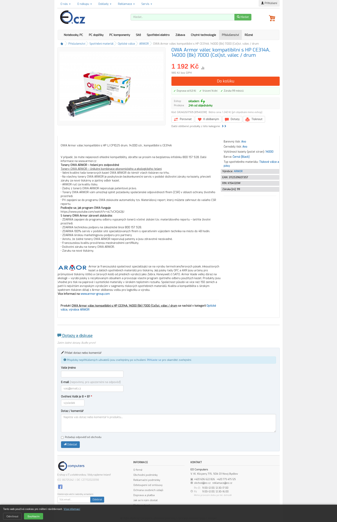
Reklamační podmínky (146, 480)
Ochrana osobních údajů (148, 490)
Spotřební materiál (102, 44)
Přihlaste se (154, 360)
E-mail (91, 382)
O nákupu (83, 4)
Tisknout (257, 119)
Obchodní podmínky (145, 475)
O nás (64, 4)
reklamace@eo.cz (222, 483)
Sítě (138, 35)
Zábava (180, 35)
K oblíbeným (211, 119)
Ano (243, 141)
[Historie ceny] (202, 68)
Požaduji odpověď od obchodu (83, 437)
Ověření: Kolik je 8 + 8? (76, 396)
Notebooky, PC (73, 35)
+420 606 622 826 (204, 479)
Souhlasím (33, 516)
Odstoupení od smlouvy (147, 485)
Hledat (244, 17)
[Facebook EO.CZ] (60, 486)
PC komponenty (119, 35)
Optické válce (126, 44)
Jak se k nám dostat (145, 500)
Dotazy (235, 119)
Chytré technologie (203, 35)
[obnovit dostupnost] (202, 101)
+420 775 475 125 (226, 479)
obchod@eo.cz (202, 483)
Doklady (103, 4)
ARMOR (144, 44)
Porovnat (185, 119)
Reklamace (125, 4)
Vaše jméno (68, 368)
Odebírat (97, 499)
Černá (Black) (241, 157)
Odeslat (71, 444)
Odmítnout (12, 516)
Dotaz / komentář (72, 411)
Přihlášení (270, 3)
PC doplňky (96, 35)
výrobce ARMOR (79, 309)
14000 (269, 152)
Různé (249, 35)
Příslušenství (230, 35)
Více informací (72, 509)
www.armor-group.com (95, 294)
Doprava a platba (144, 495)
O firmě (137, 470)
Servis (145, 4)
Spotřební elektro (158, 35)
